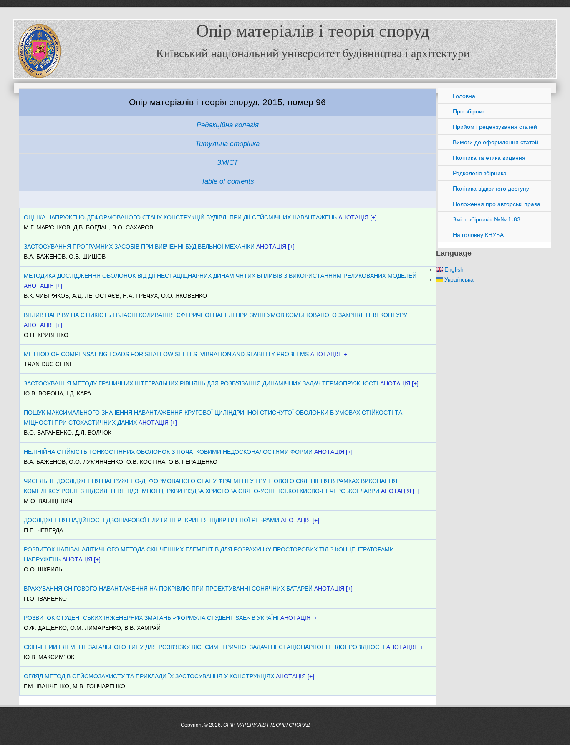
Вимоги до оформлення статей (495, 142)
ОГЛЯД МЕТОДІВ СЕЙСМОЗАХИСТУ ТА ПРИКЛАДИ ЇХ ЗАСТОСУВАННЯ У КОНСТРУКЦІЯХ (149, 676)
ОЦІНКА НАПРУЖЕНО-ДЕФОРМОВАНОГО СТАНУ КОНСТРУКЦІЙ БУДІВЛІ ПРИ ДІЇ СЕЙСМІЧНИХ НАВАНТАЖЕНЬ (180, 217)
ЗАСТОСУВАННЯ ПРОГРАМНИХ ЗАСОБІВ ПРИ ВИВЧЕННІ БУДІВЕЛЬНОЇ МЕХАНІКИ (139, 246)
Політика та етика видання (489, 157)
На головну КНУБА (478, 235)
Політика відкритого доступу (491, 188)
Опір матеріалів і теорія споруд (266, 725)
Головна (464, 96)
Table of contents (227, 181)
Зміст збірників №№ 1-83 (486, 219)
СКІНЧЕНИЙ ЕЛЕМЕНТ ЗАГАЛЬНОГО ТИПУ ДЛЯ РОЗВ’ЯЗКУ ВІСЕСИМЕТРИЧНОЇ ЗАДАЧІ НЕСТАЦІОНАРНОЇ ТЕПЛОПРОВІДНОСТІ (204, 647)
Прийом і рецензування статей (495, 126)
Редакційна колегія (228, 125)
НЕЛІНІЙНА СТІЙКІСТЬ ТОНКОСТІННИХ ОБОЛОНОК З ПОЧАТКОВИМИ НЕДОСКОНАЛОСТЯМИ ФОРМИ (168, 451)
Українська (458, 279)
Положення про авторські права (496, 204)
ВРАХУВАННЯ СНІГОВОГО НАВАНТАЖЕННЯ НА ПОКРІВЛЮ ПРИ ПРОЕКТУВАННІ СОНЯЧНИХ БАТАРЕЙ (168, 588)
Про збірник (469, 111)
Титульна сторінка (227, 144)
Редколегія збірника (480, 173)
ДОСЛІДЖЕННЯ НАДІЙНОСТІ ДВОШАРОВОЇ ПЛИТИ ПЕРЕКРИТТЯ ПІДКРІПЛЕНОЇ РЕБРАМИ (151, 520)
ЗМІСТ (227, 162)
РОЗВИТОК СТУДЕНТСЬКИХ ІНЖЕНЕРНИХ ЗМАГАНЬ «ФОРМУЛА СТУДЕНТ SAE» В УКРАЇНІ (151, 617)
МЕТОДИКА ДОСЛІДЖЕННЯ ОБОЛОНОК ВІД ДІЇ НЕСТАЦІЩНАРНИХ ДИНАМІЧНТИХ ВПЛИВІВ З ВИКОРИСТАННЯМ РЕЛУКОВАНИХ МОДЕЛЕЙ (220, 275)
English (453, 269)
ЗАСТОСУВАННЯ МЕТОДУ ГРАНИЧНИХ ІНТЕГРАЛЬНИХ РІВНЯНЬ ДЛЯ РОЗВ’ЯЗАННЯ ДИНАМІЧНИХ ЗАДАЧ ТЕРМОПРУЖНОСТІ (201, 383)
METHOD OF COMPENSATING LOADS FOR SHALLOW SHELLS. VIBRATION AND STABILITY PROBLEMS (166, 354)
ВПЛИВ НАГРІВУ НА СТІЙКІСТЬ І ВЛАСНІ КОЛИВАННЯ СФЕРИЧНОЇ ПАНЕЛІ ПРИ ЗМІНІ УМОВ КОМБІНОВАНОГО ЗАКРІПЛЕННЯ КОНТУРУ (215, 315)
